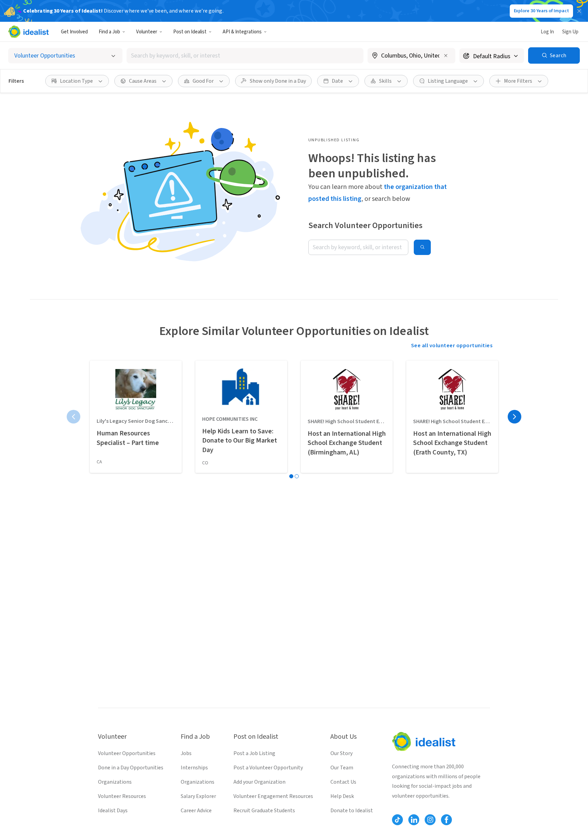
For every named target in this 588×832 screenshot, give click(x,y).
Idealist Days (113, 810)
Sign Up (570, 31)
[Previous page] (73, 416)
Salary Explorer (198, 796)
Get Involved (74, 31)
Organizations (115, 782)
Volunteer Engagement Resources (273, 796)
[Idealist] (28, 32)
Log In (547, 31)
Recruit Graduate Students (264, 810)
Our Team (341, 767)
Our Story (341, 753)
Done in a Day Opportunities (130, 767)
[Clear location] (445, 55)
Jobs (186, 753)
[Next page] (514, 416)
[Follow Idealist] (397, 819)
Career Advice (196, 810)
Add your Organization (259, 782)
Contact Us (343, 782)
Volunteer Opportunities (127, 753)
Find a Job (109, 31)
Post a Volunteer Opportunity (268, 767)
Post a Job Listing (254, 753)
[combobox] (245, 55)
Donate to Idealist (351, 810)
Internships (194, 767)
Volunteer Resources (122, 796)
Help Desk (342, 796)
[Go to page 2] (297, 476)
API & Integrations (242, 31)
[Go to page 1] (291, 476)
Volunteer (146, 31)
